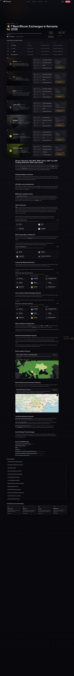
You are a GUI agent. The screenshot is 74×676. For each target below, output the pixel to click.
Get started (68, 1)
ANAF (53, 166)
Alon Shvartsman (11, 36)
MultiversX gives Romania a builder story (23, 425)
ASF (39, 186)
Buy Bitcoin (12, 23)
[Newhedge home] (7, 2)
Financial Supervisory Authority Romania (23, 443)
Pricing (46, 1)
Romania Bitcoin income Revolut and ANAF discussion (25, 451)
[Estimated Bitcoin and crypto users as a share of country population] (64, 31)
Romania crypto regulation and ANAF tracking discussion (26, 453)
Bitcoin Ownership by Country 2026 (22, 455)
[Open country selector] (72, 338)
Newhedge (8, 23)
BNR (41, 325)
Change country (66, 336)
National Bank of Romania (22, 196)
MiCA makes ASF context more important (23, 418)
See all (58, 246)
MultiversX (24, 168)
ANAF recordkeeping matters (21, 422)
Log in (63, 1)
